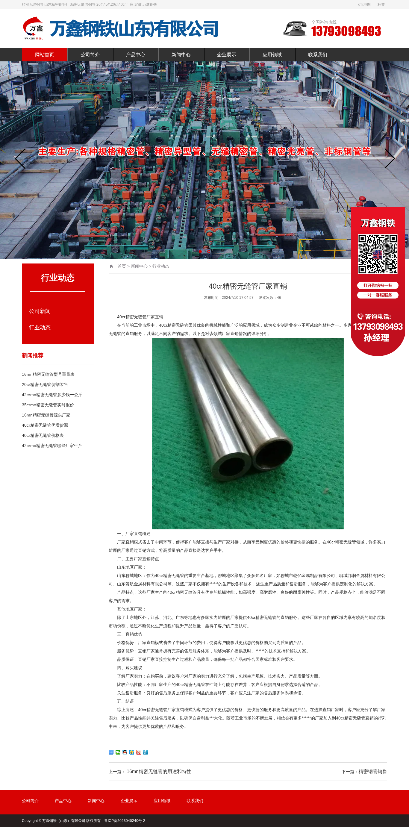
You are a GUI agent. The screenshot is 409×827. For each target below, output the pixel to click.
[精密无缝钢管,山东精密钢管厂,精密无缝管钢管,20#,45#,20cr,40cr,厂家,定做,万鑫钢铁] (120, 28)
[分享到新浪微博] (138, 752)
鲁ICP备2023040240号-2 (124, 821)
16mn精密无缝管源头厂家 (46, 415)
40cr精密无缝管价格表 (43, 435)
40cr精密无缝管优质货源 (45, 425)
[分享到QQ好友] (125, 752)
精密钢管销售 (372, 771)
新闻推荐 (32, 355)
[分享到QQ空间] (131, 752)
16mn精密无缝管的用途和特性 (159, 771)
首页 (122, 266)
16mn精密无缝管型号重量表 (48, 374)
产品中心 (135, 54)
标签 (381, 4)
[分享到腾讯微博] (145, 752)
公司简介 (90, 54)
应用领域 (272, 54)
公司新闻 (40, 311)
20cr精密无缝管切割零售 (45, 384)
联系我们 (317, 54)
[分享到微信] (118, 752)
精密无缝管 (135, 316)
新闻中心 (181, 54)
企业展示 (226, 54)
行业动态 (40, 328)
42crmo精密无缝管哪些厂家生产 (52, 445)
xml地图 (364, 4)
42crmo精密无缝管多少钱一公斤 (52, 394)
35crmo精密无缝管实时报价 (48, 404)
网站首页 (44, 54)
